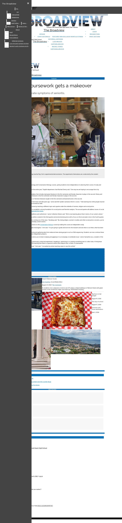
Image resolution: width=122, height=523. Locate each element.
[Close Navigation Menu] (28, 3)
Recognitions (95, 34)
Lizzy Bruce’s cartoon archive (19, 43)
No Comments (57, 285)
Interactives (15, 15)
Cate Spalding (46, 282)
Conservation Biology (46, 224)
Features (55, 36)
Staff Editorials (44, 36)
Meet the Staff (52, 389)
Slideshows (15, 17)
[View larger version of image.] (52, 132)
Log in (41, 476)
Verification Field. (32, 506)
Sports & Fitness (77, 36)
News (18, 9)
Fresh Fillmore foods (49, 279)
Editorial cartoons (55, 39)
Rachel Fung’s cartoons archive (20, 46)
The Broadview (9, 4)
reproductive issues (37, 211)
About (93, 29)
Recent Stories (52, 276)
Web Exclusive (65, 36)
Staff (95, 31)
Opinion (42, 34)
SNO (36, 476)
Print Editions (94, 36)
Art (18, 12)
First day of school (97, 301)
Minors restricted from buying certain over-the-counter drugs (33, 382)
